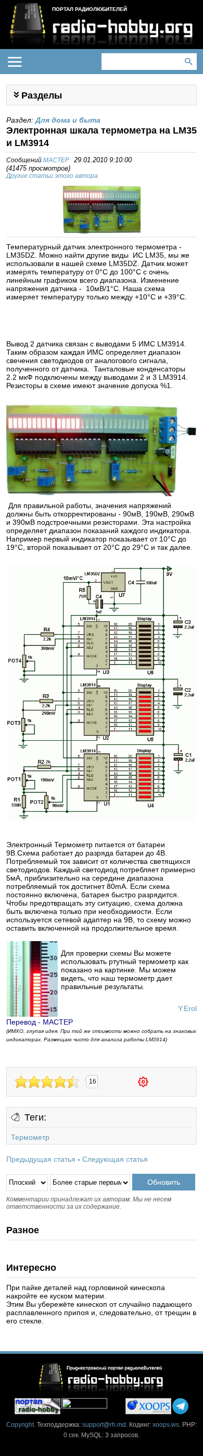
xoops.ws (166, 1424)
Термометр (30, 1137)
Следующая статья (115, 1159)
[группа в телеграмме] (180, 1406)
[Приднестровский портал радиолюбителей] (37, 1406)
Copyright (20, 1424)
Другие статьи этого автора (52, 175)
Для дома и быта (67, 120)
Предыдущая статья (40, 1159)
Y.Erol (187, 1008)
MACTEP (56, 160)
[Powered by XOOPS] (148, 1406)
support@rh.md (104, 1424)
